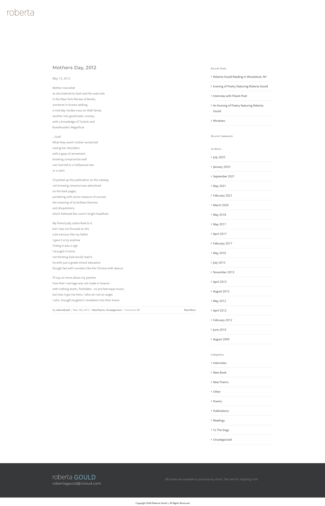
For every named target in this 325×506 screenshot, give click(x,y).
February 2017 (222, 243)
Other (217, 391)
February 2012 (222, 320)
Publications (221, 411)
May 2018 (219, 214)
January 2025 (221, 167)
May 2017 (219, 224)
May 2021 (219, 186)
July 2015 (219, 262)
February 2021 (222, 195)
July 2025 (219, 157)
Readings (219, 420)
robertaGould (63, 310)
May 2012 (219, 301)
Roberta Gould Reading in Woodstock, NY (240, 77)
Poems (217, 401)
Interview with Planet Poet (230, 96)
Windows (219, 121)
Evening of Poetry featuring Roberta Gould (240, 86)
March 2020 (221, 205)
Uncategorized (113, 310)
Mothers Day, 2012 (74, 67)
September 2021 (224, 176)
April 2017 (220, 234)
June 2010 (219, 329)
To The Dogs (221, 430)
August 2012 (221, 291)
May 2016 (219, 253)
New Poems (98, 310)
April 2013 (220, 282)
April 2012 (220, 310)
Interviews (219, 363)
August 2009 (221, 339)
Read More (190, 310)
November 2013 (223, 272)
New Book (219, 372)
